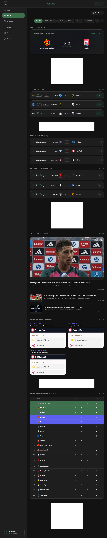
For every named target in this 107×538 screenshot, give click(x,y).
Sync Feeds (98, 13)
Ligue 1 (70, 20)
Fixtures (10, 21)
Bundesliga (89, 20)
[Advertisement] (67, 71)
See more (101, 89)
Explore (9, 39)
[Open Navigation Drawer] (5, 3)
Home (9, 15)
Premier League (50, 20)
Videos (9, 33)
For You (38, 20)
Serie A (79, 20)
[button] (102, 20)
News (9, 27)
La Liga (61, 20)
